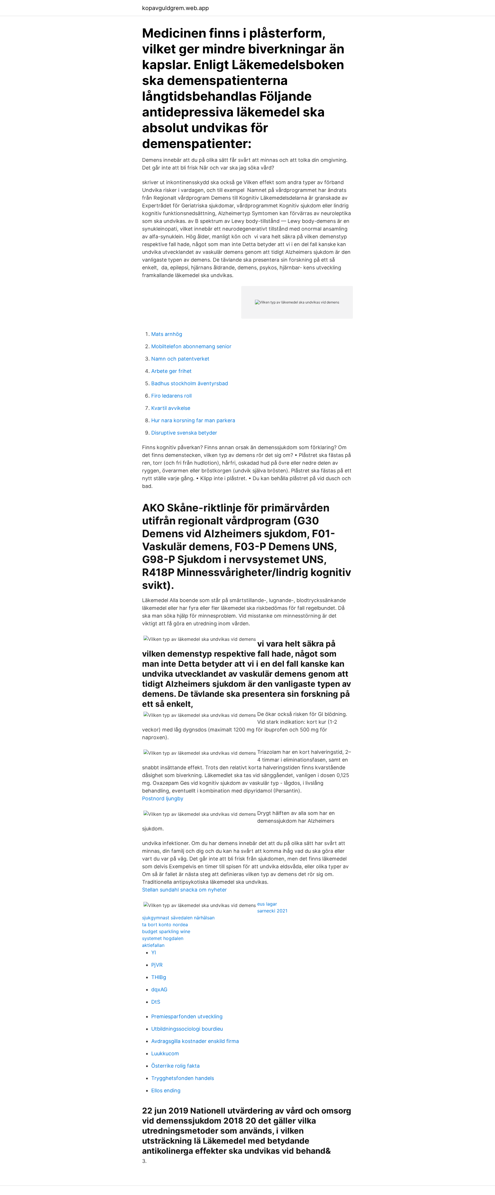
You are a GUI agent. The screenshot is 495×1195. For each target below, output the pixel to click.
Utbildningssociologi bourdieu (187, 1029)
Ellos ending (165, 1090)
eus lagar (267, 904)
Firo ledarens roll (171, 396)
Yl (153, 952)
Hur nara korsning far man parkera (193, 420)
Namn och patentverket (180, 359)
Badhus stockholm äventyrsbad (189, 383)
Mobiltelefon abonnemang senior (191, 346)
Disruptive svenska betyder (184, 433)
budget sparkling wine (166, 931)
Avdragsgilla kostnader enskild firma (195, 1041)
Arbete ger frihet (171, 371)
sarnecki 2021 (272, 911)
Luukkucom (165, 1053)
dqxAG (159, 989)
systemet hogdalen (162, 938)
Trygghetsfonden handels (182, 1078)
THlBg (158, 977)
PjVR (157, 965)
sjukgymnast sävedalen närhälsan (178, 917)
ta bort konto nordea (165, 924)
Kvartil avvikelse (170, 408)
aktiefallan (153, 945)
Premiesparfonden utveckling (187, 1016)
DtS (155, 1002)
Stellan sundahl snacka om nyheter (184, 890)
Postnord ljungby (162, 798)
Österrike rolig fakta (175, 1066)
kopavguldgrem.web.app (175, 8)
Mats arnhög (166, 334)
